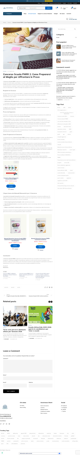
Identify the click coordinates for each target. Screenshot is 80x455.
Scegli (11, 186)
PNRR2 (59, 157)
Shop (39, 3)
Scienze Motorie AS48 (62, 170)
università (23, 443)
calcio (73, 433)
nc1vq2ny (6, 339)
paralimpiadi (73, 438)
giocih (59, 134)
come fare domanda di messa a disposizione (66, 113)
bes (68, 433)
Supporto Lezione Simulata (55, 3)
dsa (39, 435)
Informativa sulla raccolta (26, 453)
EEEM (70, 129)
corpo (19, 435)
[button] (49, 302)
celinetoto (60, 99)
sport (2, 443)
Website (31, 382)
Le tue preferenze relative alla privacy (45, 453)
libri (18, 438)
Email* (4, 382)
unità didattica (14, 443)
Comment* (5, 358)
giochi (71, 131)
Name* (4, 375)
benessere (62, 433)
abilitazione (15, 433)
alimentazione (32, 433)
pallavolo (66, 438)
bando (69, 107)
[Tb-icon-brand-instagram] (6, 424)
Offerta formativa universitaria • (64, 152)
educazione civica (46, 435)
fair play (66, 435)
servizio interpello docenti (63, 175)
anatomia (49, 433)
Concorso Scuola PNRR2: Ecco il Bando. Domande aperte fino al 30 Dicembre (26, 275)
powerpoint (16, 441)
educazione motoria (62, 129)
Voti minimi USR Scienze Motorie (65, 188)
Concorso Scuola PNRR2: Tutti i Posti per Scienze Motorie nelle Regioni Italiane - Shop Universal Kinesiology (66, 77)
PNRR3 (2, 441)
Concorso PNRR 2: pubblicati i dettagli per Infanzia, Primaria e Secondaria (10, 275)
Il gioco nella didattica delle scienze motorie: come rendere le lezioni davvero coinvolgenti (69, 54)
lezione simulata (61, 139)
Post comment (11, 391)
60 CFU (2, 433)
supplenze (68, 178)
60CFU (8, 433)
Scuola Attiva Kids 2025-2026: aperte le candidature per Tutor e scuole (39, 329)
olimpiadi (43, 438)
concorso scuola (11, 435)
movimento (35, 438)
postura (8, 441)
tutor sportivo (60, 183)
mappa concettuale (26, 438)
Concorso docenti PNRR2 (63, 118)
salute (32, 441)
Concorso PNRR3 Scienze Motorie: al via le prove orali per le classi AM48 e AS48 (69, 47)
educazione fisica (67, 126)
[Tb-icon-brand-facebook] (1, 424)
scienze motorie (61, 167)
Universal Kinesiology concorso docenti (66, 185)
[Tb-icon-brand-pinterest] (9, 424)
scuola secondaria (65, 441)
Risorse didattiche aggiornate (64, 165)
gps (64, 134)
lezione (2, 438)
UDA (7, 443)
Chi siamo (70, 3)
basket (55, 433)
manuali (59, 144)
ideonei (69, 134)
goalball (72, 435)
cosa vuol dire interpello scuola (64, 121)
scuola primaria (71, 172)
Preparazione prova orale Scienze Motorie (66, 160)
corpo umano (26, 435)
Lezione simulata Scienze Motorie (65, 142)
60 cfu (59, 107)
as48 (64, 107)
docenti (12, 287)
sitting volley (75, 441)
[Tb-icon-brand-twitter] (3, 424)
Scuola (9, 22)
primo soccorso (24, 441)
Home (4, 22)
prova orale (66, 162)
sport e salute (61, 178)
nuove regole (72, 149)
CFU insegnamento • (62, 110)
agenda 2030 (23, 433)
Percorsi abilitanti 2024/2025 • (64, 154)
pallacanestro (51, 438)
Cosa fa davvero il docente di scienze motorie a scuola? (68, 61)
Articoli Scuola (45, 3)
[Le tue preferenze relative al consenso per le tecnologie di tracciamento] (2, 453)
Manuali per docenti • (62, 149)
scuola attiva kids (61, 172)
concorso (6, 287)
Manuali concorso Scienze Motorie (65, 147)
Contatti (75, 3)
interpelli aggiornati (62, 136)
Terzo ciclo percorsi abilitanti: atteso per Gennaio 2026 (14, 330)
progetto (59, 162)
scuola (18, 287)
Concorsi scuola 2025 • (62, 116)
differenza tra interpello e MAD (64, 124)
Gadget (64, 3)
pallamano (59, 438)
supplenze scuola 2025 (62, 180)
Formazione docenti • (62, 131)
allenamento (41, 433)
